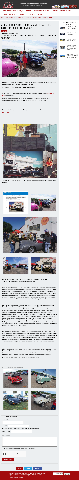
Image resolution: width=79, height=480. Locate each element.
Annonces (4, 14)
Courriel (4, 426)
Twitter (28, 468)
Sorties (22, 14)
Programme (11, 11)
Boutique (20, 11)
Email (19, 468)
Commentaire (6, 435)
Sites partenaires (39, 11)
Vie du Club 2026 (52, 11)
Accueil (3, 11)
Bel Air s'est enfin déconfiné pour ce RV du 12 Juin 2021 (72, 55)
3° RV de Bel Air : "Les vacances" (71, 39)
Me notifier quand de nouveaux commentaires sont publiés (19, 448)
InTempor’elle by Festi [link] (8, 113)
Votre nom (5, 419)
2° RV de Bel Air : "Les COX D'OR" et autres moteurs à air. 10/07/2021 (33, 18)
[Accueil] (8, 4)
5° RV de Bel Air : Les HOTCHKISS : (71, 33)
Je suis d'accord (58, 474)
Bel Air (40, 14)
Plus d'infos (21, 477)
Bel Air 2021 (9, 18)
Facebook (37, 468)
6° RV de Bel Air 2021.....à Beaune (71, 27)
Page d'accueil (6, 431)
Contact (27, 11)
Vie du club (13, 14)
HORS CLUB (31, 14)
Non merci (67, 474)
